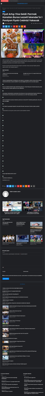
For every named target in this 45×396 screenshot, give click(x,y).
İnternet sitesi (25, 271)
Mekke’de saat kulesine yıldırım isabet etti (11, 325)
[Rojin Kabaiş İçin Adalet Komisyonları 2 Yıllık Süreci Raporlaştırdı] (6, 330)
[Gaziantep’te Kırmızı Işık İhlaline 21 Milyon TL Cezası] (6, 358)
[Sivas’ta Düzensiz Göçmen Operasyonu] (22, 238)
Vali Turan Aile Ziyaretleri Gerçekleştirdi (15, 0)
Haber (8, 8)
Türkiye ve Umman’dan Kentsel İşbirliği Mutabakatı (13, 288)
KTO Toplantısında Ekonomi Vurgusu (10, 338)
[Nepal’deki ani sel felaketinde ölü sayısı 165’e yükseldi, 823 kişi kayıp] (6, 353)
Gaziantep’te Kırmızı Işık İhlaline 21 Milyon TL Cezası (19, 356)
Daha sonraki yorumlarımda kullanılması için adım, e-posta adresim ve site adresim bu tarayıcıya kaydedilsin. (22, 275)
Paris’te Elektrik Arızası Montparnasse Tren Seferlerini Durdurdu (21, 223)
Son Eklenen (22, 284)
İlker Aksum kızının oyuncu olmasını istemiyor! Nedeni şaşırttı (15, 364)
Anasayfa (5, 8)
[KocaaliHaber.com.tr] (22, 3)
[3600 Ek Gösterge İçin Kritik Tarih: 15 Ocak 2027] (6, 335)
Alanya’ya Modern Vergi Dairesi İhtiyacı (17, 341)
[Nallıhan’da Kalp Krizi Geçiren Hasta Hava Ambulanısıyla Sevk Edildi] (36, 225)
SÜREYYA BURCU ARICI (8, 23)
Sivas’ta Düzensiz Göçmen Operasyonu (21, 243)
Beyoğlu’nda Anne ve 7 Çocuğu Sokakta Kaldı (32, 73)
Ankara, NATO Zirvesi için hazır (9, 242)
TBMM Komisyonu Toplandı (8, 300)
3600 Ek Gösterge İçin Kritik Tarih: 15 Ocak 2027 (18, 333)
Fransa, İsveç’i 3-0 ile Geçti (35, 242)
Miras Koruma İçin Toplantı (8, 361)
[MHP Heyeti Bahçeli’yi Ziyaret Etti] (6, 348)
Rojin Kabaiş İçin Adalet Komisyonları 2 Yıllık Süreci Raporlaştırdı (22, 328)
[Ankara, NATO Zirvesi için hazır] (9, 238)
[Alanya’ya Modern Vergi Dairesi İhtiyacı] (6, 343)
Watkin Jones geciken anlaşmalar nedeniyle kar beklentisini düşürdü (16, 303)
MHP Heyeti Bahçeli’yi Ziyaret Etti (15, 346)
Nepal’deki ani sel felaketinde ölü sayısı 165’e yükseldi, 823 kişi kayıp (22, 351)
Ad (3, 267)
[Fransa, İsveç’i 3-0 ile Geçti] (36, 238)
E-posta (4, 271)
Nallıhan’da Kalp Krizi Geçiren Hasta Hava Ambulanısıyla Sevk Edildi (36, 230)
